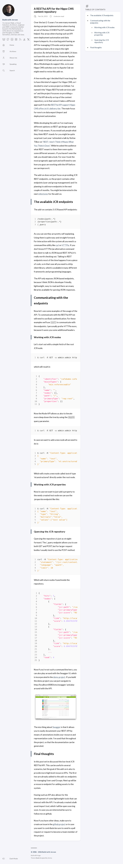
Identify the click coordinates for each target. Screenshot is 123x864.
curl (57, 245)
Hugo (39, 855)
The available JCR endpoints (101, 15)
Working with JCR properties (101, 33)
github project (59, 824)
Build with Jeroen (10, 19)
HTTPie (65, 245)
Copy (73, 219)
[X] (28, 40)
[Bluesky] (3, 40)
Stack (38, 858)
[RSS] (20, 40)
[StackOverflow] (24, 40)
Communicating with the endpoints (100, 21)
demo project (59, 677)
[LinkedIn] (12, 40)
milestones (43, 194)
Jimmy (50, 858)
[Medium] (16, 40)
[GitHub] (7, 40)
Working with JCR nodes (104, 27)
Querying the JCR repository (101, 41)
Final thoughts (96, 47)
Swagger (56, 727)
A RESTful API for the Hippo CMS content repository (54, 10)
